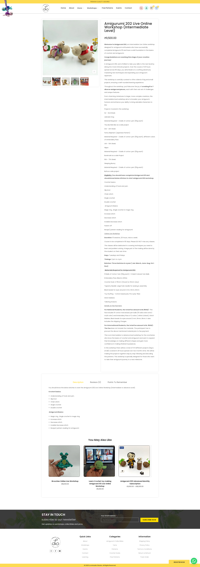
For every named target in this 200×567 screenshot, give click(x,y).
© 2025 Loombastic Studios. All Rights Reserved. (100, 565)
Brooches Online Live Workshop (65, 481)
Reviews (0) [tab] (95, 382)
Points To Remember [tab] (117, 382)
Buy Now (179, 562)
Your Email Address (108, 516)
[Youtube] (60, 551)
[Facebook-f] (55, 551)
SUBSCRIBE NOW (149, 520)
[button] (194, 561)
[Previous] (46, 47)
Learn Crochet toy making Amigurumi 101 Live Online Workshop (100, 483)
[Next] (94, 47)
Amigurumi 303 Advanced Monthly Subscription (135, 482)
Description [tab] (78, 382)
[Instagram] (51, 551)
